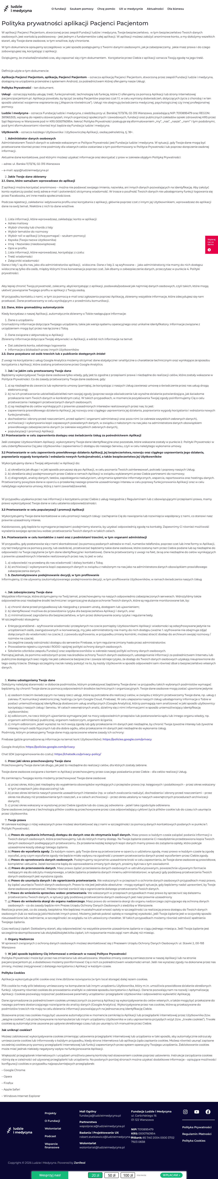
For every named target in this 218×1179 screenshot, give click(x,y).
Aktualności (155, 8)
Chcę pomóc (106, 8)
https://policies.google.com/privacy (127, 739)
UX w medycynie (131, 8)
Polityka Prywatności (197, 1127)
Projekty (50, 1113)
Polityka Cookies (193, 1140)
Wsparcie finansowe (52, 1145)
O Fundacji (52, 1120)
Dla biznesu (175, 8)
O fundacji (59, 8)
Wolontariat (53, 1128)
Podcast (50, 1136)
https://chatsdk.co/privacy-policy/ (77, 754)
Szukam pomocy (82, 8)
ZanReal (79, 1162)
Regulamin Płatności (196, 1134)
